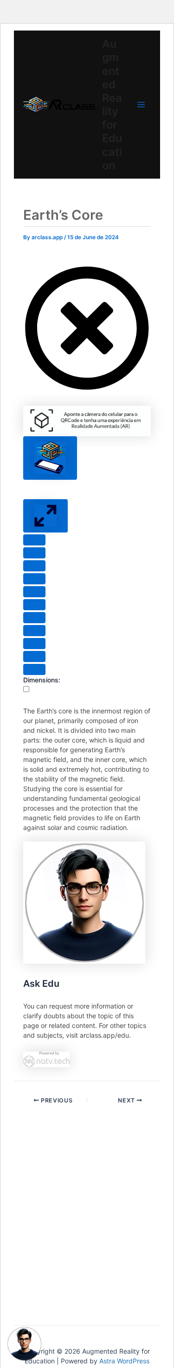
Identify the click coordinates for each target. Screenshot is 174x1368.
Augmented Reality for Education (112, 104)
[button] (87, 389)
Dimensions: (41, 680)
